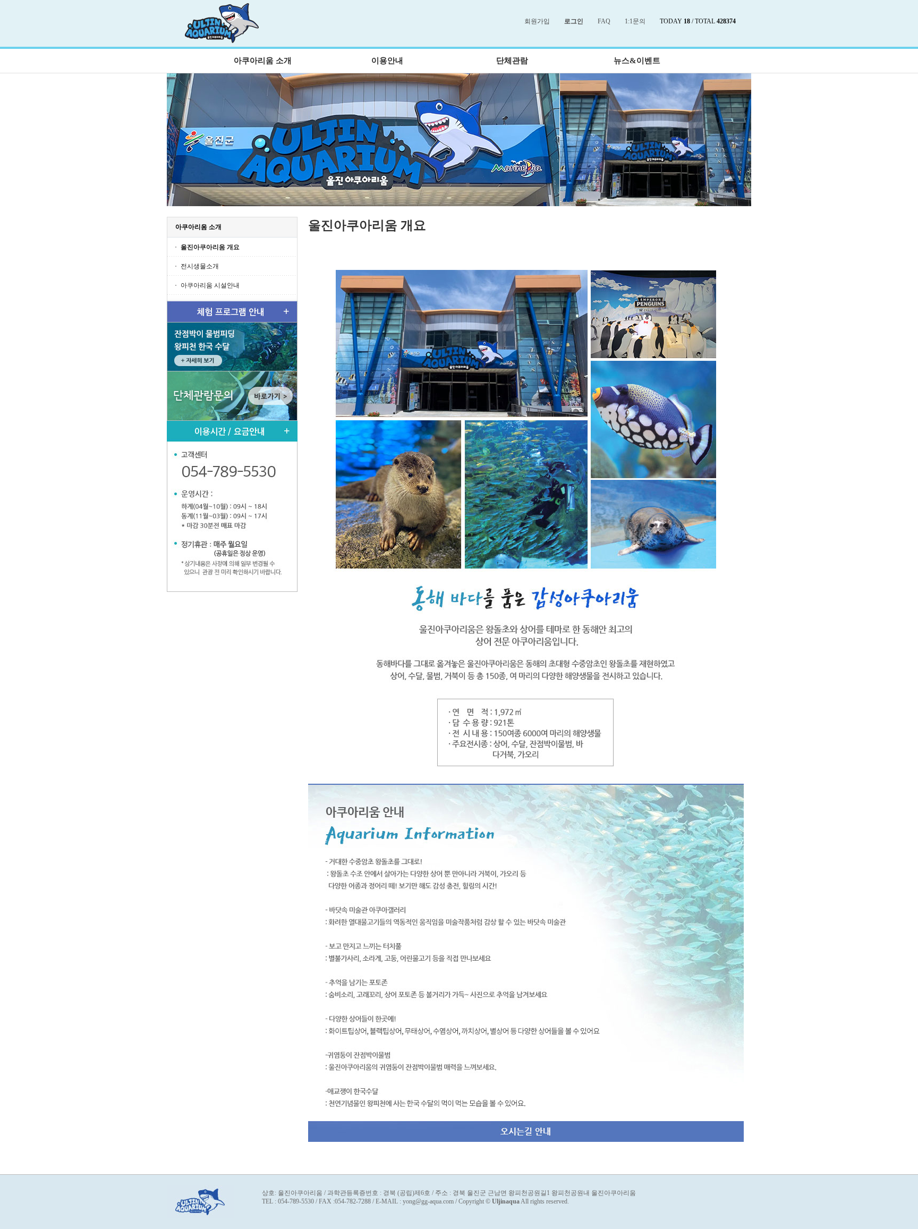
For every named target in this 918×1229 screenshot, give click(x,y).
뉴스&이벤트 (637, 60)
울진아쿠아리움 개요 (210, 247)
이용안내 (387, 60)
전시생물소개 (200, 266)
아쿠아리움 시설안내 (210, 285)
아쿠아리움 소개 (263, 60)
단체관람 (512, 60)
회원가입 (537, 21)
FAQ (604, 21)
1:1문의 (635, 21)
